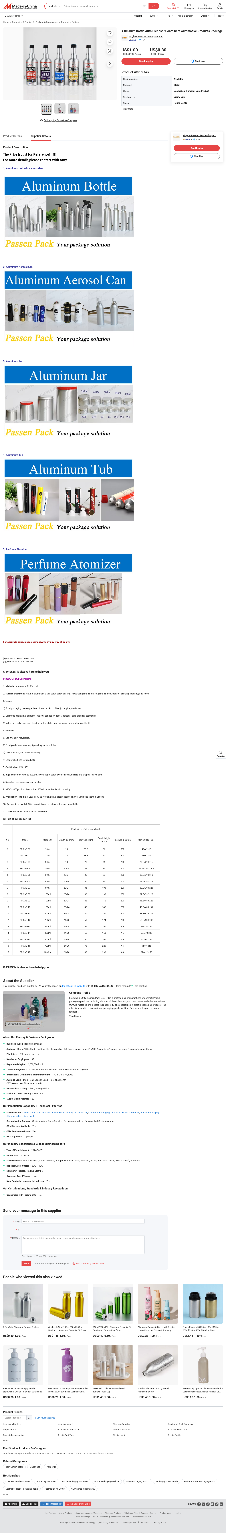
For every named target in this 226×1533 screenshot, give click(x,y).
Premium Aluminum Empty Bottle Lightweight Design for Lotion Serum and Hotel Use (22, 1391)
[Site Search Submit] (154, 6)
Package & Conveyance (47, 22)
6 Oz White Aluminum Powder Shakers (21, 1327)
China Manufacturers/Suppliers (88, 1513)
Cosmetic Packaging (99, 1112)
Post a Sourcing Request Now (89, 1263)
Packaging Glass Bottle (166, 1481)
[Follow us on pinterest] (216, 1503)
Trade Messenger (51, 1503)
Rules (221, 15)
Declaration (145, 1522)
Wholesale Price (131, 1513)
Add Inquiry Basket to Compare (60, 120)
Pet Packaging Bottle (55, 1488)
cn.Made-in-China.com (142, 1516)
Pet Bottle (51, 1466)
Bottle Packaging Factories (75, 1481)
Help (168, 15)
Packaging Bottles (70, 22)
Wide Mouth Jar (32, 1112)
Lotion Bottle (28, 1115)
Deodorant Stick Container (180, 1424)
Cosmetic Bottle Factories (18, 1481)
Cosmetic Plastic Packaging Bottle (22, 1488)
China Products (65, 1513)
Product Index (165, 1513)
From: (17, 1221)
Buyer (152, 15)
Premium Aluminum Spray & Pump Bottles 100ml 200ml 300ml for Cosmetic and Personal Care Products (68, 1391)
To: (18, 1229)
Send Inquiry (146, 61)
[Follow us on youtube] (212, 1503)
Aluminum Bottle (119, 1112)
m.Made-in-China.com (120, 1516)
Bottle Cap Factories (46, 1481)
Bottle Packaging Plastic (137, 1481)
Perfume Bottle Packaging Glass (199, 1481)
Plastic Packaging (150, 1112)
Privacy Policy (160, 1522)
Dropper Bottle (10, 1429)
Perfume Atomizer (121, 1429)
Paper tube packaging (13, 1435)
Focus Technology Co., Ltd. (91, 1522)
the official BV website (73, 985)
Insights (177, 1513)
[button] (144, 6)
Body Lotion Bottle (14, 1466)
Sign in (220, 8)
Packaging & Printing (22, 22)
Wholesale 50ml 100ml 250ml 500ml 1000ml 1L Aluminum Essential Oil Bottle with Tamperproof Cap (67, 1330)
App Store (11, 1503)
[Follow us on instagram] (208, 1503)
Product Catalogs (46, 1417)
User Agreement (129, 1522)
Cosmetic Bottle (49, 1112)
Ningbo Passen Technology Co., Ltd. (146, 36)
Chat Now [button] (200, 61)
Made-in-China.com (100, 1516)
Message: (15, 1237)
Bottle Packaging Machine (106, 1481)
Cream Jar (134, 1112)
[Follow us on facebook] (199, 1503)
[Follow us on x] (203, 1503)
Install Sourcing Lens (80, 1503)
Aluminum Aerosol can (68, 1429)
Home (6, 22)
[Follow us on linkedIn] (221, 1503)
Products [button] (52, 6)
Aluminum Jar (13, 1115)
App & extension (185, 15)
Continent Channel (149, 1513)
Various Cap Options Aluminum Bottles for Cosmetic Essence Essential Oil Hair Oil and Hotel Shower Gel (203, 1391)
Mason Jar (35, 1466)
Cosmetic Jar (80, 1112)
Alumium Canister (121, 1424)
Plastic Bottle (66, 1112)
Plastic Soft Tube (66, 1435)
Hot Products (50, 1513)
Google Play (29, 1503)
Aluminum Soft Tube (177, 1429)
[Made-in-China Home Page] (20, 6)
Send (26, 1263)
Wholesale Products (113, 1513)
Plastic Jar (118, 1435)
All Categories (13, 15)
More (5, 1494)
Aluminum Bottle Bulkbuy (83, 1488)
